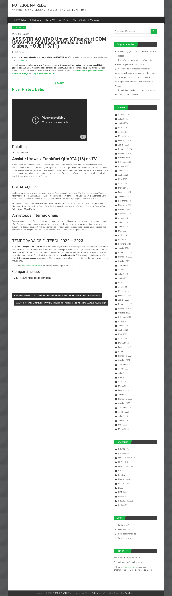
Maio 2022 (122, 334)
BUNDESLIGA (123, 449)
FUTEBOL (34, 20)
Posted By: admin (20, 52)
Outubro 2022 (124, 313)
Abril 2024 (122, 235)
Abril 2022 (122, 339)
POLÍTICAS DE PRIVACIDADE (85, 20)
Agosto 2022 (123, 321)
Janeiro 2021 (123, 395)
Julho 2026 (123, 119)
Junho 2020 (123, 420)
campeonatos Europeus (32, 266)
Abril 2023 (122, 287)
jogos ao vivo (129, 567)
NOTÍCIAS (50, 20)
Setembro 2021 (124, 364)
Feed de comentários (127, 534)
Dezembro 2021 (125, 351)
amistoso (22, 60)
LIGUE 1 (121, 488)
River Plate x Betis (28, 89)
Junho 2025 (123, 175)
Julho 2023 (123, 274)
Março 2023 (123, 291)
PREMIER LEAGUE (125, 501)
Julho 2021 (123, 373)
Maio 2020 (122, 425)
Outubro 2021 (124, 360)
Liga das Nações (125, 479)
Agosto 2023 (123, 270)
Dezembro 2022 (125, 304)
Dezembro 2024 (125, 201)
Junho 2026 (123, 123)
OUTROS (122, 496)
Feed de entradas (125, 529)
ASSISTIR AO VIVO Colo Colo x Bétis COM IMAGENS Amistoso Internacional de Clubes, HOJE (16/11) (57, 295)
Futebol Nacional (19, 27)
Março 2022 (123, 343)
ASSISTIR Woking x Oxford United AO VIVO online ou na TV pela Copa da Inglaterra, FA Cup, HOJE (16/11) (60, 303)
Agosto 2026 (123, 115)
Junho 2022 (123, 330)
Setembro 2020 (124, 407)
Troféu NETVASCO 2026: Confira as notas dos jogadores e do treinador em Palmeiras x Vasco (134, 81)
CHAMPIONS (20, 20)
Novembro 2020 (125, 399)
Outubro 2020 (124, 403)
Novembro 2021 (125, 356)
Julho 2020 (123, 416)
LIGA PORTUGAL (125, 484)
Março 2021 (123, 386)
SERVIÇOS (122, 505)
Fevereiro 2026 (124, 140)
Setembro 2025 (124, 162)
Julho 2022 (123, 326)
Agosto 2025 (123, 166)
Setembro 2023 (124, 265)
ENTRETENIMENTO (126, 458)
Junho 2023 (123, 278)
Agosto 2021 (123, 369)
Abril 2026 (122, 132)
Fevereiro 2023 (124, 296)
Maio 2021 (122, 377)
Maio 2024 (122, 231)
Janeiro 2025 (123, 196)
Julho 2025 (123, 171)
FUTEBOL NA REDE (29, 5)
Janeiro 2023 (123, 300)
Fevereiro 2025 (124, 192)
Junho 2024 (123, 227)
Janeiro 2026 (123, 145)
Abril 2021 (122, 382)
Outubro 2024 (124, 209)
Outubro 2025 (124, 158)
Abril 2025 (122, 184)
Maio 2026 (122, 128)
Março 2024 (123, 240)
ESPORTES (123, 462)
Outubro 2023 (124, 261)
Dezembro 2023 (125, 252)
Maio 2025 (122, 179)
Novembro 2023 (125, 257)
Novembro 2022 (125, 308)
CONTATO (63, 20)
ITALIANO (122, 471)
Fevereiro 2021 (124, 390)
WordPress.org (124, 538)
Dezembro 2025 (125, 149)
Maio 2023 (122, 283)
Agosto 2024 (123, 218)
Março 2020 (123, 429)
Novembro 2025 (125, 153)
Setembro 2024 (124, 214)
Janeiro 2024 (123, 248)
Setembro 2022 (124, 317)
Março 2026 (123, 136)
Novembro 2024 (125, 205)
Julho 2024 (123, 222)
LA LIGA (121, 475)
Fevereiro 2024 (124, 244)
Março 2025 (123, 188)
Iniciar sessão (124, 525)
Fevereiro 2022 (124, 347)
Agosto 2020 (123, 412)
